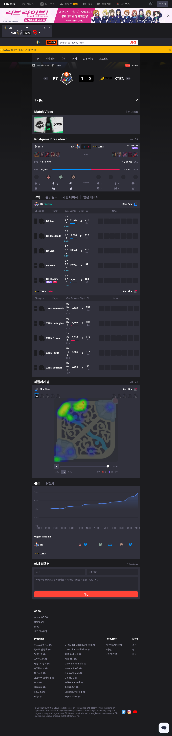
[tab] (38, 197)
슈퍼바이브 (39, 668)
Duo (36, 682)
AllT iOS (69, 658)
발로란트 (38, 654)
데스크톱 (38, 673)
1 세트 (38, 100)
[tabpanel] (86, 288)
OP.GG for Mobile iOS (76, 649)
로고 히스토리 (40, 631)
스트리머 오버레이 (42, 677)
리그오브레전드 (41, 644)
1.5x (70, 472)
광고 (134, 649)
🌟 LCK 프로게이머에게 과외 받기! (18, 49)
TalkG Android (72, 682)
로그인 (162, 4)
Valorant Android (74, 663)
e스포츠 (37, 691)
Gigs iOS (69, 677)
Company (39, 621)
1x (64, 472)
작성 (86, 594)
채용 (134, 654)
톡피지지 (38, 687)
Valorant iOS (71, 668)
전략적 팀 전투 (40, 649)
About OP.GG (41, 617)
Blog (36, 626)
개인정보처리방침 (114, 644)
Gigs (36, 696)
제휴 (134, 644)
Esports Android (73, 691)
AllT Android (71, 654)
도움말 (109, 649)
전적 (29, 4)
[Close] (168, 16)
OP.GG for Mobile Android (78, 644)
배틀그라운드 (40, 663)
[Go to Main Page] (9, 4)
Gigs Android (72, 673)
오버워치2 (39, 658)
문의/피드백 (111, 654)
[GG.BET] (51, 42)
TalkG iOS (70, 687)
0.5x (57, 472)
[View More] (140, 4)
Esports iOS (71, 696)
